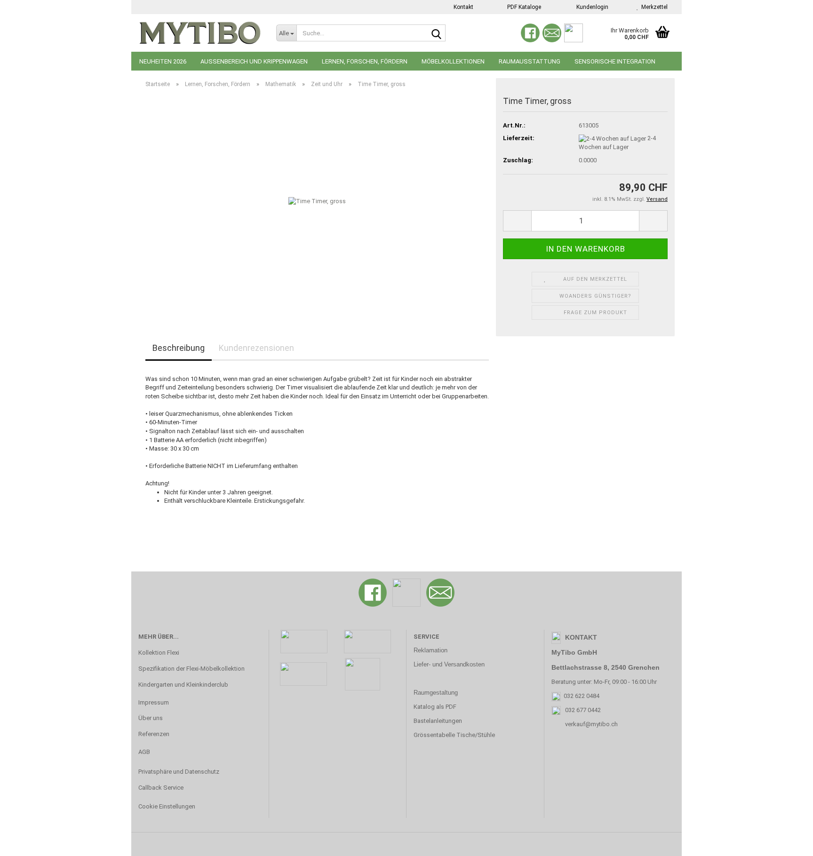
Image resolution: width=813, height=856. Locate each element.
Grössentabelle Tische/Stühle (454, 734)
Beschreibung (178, 348)
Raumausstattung (529, 61)
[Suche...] (437, 33)
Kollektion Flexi (158, 652)
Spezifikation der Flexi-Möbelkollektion (191, 668)
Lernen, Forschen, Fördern (364, 61)
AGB (144, 751)
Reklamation (430, 650)
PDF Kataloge (523, 7)
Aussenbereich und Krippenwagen (254, 61)
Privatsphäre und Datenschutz (178, 771)
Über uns (150, 717)
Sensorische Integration (614, 61)
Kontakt (462, 7)
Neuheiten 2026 (162, 61)
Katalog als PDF (435, 706)
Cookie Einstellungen (166, 806)
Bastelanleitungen (438, 720)
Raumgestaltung (436, 692)
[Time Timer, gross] (317, 201)
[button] (517, 220)
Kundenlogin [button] (591, 7)
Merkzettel (653, 7)
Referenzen (153, 733)
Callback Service (160, 787)
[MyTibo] (200, 33)
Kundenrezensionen (256, 348)
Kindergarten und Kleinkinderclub (183, 684)
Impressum (153, 702)
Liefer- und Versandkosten (449, 664)
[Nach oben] (787, 842)
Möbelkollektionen (453, 61)
